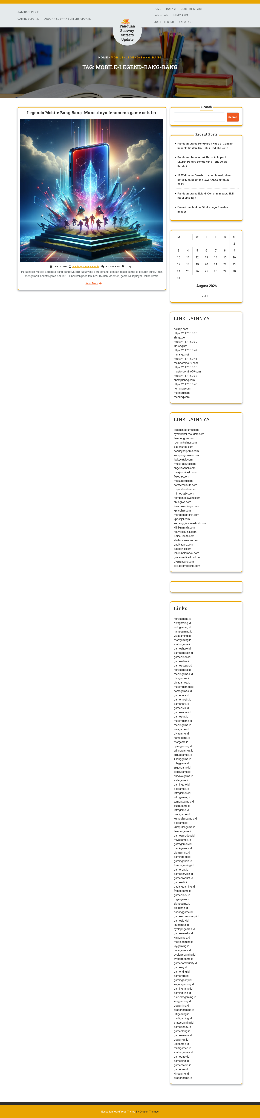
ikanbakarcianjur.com (186, 506)
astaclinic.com (182, 548)
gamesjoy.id (181, 920)
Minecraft (181, 15)
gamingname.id (183, 988)
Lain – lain (161, 15)
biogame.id (180, 823)
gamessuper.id (183, 665)
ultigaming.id (181, 1014)
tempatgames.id (184, 801)
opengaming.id (183, 746)
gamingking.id (182, 993)
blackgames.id (183, 848)
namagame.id (182, 737)
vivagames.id (182, 682)
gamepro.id (181, 1069)
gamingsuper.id (29, 12)
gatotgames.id (183, 844)
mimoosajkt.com (184, 493)
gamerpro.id (181, 976)
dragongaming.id (184, 1010)
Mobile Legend (164, 22)
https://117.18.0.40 (185, 384)
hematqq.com (182, 388)
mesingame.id (182, 725)
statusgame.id (182, 644)
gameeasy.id (181, 1056)
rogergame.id (182, 899)
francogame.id (182, 891)
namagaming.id (183, 631)
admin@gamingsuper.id (85, 266)
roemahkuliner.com (185, 442)
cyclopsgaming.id (184, 954)
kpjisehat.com (182, 510)
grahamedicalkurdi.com (188, 557)
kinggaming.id (182, 1001)
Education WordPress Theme (130, 1111)
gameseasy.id (182, 1027)
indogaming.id (182, 627)
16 (234, 257)
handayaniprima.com (186, 451)
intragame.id (181, 810)
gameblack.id (182, 895)
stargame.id (181, 742)
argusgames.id (183, 754)
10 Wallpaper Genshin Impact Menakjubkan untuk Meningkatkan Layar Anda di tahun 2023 (204, 180)
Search (206, 107)
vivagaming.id (182, 635)
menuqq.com (182, 397)
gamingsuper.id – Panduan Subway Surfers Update (54, 18)
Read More (92, 283)
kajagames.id (182, 937)
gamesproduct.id (184, 835)
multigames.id (182, 1048)
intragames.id (182, 793)
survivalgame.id (183, 776)
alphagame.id (182, 903)
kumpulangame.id (184, 827)
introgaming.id (182, 797)
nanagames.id (182, 950)
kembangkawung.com (187, 497)
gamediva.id (181, 708)
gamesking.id (182, 1031)
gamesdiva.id (182, 661)
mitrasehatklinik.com (186, 514)
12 (197, 257)
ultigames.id (181, 1044)
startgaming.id (182, 640)
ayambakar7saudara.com (189, 434)
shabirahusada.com (186, 540)
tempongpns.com (184, 438)
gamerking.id (182, 971)
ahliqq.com (180, 337)
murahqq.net (181, 354)
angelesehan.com (184, 468)
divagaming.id (182, 623)
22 (225, 264)
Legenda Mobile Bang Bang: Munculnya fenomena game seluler (92, 112)
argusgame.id (182, 767)
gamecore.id (181, 695)
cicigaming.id (182, 852)
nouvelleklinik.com (185, 531)
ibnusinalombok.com (186, 553)
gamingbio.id (182, 784)
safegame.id (181, 780)
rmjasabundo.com (184, 489)
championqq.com (184, 380)
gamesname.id (183, 1035)
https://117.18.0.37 (185, 375)
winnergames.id (183, 750)
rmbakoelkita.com (185, 463)
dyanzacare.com (184, 561)
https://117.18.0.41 (185, 358)
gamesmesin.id (183, 652)
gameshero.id (182, 648)
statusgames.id (183, 1052)
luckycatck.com (183, 459)
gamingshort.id (183, 861)
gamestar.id (181, 716)
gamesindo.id (182, 657)
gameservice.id (183, 874)
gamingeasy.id (183, 980)
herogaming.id (182, 618)
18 (187, 264)
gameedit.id (181, 882)
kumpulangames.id (185, 818)
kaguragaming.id (184, 984)
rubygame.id (181, 763)
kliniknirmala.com (184, 527)
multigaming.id (183, 1018)
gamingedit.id (182, 857)
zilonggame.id (182, 759)
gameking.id (181, 1061)
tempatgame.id (183, 831)
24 (178, 271)
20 (206, 264)
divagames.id (182, 678)
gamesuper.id (182, 712)
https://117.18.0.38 (185, 367)
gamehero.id (181, 703)
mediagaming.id (183, 942)
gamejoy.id (180, 967)
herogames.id (182, 669)
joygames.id (181, 925)
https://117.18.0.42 (185, 350)
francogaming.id (183, 865)
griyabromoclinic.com (187, 566)
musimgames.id (183, 686)
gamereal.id (181, 869)
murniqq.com (182, 392)
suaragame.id (182, 806)
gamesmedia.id (183, 933)
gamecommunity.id (185, 963)
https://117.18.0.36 (185, 333)
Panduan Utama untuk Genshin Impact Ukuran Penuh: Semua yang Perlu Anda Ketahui (202, 162)
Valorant (186, 22)
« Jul (205, 296)
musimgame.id (183, 720)
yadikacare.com (183, 544)
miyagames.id (182, 840)
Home (157, 8)
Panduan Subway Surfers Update (127, 33)
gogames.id (181, 1039)
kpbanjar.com (182, 519)
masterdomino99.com (187, 371)
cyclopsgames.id (184, 929)
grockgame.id (182, 771)
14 (215, 257)
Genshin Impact (192, 8)
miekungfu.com (183, 480)
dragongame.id (183, 1078)
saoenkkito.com (183, 446)
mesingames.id (183, 674)
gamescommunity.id (186, 916)
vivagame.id (181, 729)
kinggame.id (181, 1073)
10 (178, 257)
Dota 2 (171, 8)
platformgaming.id (185, 997)
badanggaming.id (184, 886)
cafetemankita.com (185, 485)
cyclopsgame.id (183, 959)
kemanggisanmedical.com (190, 523)
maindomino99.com (186, 363)
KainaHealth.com (184, 536)
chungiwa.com (182, 502)
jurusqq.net (180, 346)
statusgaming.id (183, 1022)
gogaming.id (181, 1005)
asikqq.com (181, 329)
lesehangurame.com (186, 429)
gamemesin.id (182, 699)
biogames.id (181, 788)
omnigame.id (182, 814)
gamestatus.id (182, 1065)
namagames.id (183, 691)
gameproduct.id (183, 878)
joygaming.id (181, 946)
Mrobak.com (181, 476)
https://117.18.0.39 (185, 341)
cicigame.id (181, 908)
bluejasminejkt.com (185, 472)
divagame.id (181, 733)
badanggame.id (183, 912)
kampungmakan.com (186, 455)
